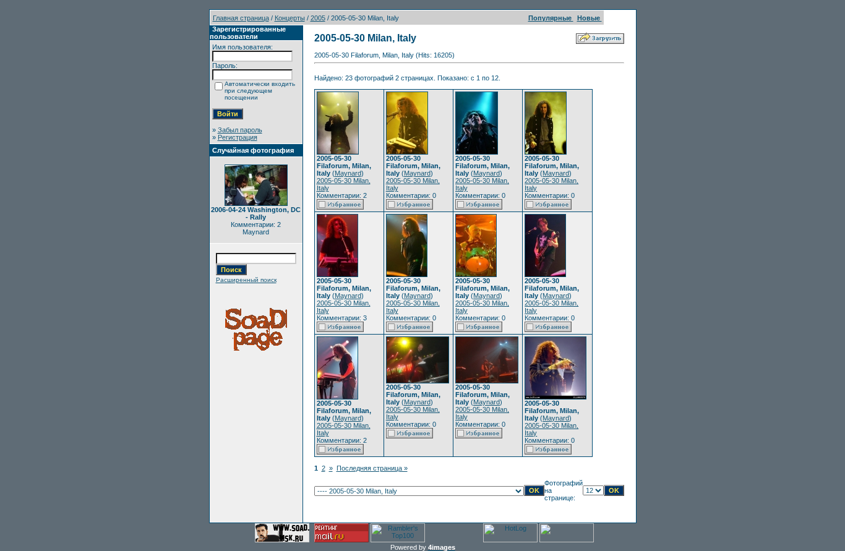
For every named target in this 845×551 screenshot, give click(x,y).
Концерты (290, 18)
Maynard (348, 173)
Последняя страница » (372, 468)
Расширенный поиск (246, 279)
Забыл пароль (240, 130)
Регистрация (237, 137)
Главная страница (241, 18)
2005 (318, 18)
